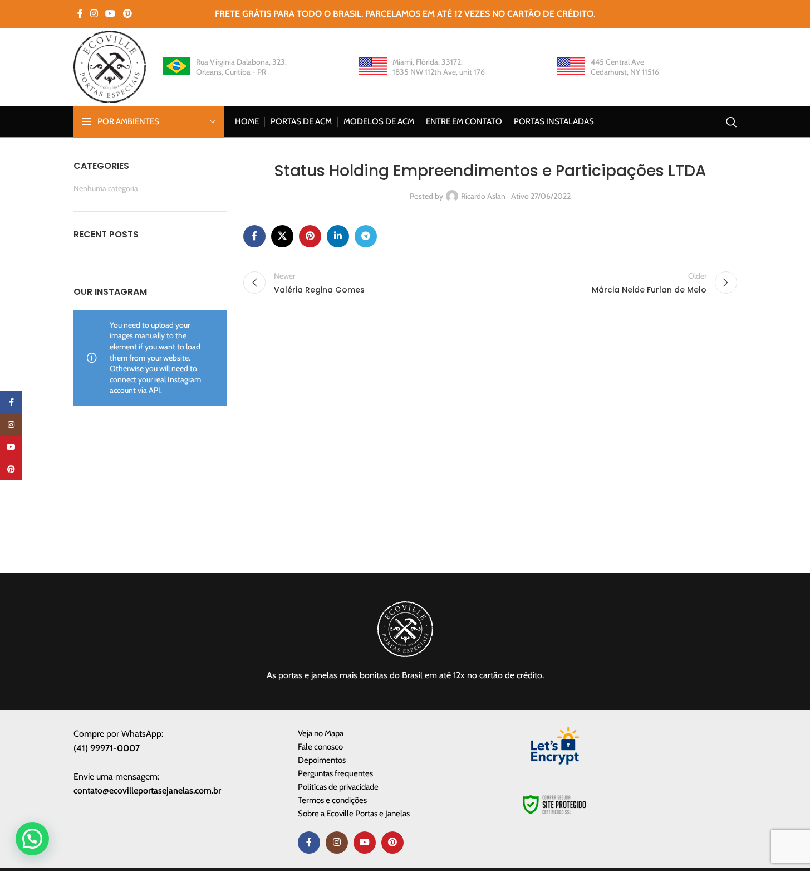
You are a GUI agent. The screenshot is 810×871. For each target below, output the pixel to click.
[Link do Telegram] (366, 236)
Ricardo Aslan (483, 196)
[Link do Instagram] (94, 13)
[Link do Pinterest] (127, 13)
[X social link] (282, 236)
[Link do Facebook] (80, 13)
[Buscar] (731, 122)
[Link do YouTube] (110, 13)
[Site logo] (109, 66)
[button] (32, 838)
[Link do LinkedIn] (338, 236)
